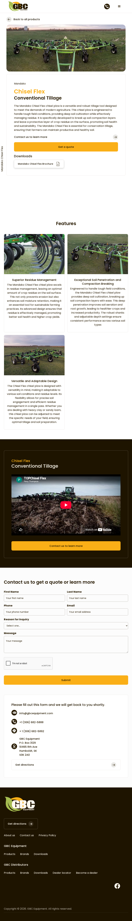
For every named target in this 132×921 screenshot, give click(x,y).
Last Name (74, 592)
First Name (11, 592)
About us (9, 835)
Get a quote (66, 147)
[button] (119, 6)
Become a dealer (87, 873)
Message (10, 633)
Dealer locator (62, 873)
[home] (18, 6)
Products (9, 854)
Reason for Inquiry (16, 619)
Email (71, 605)
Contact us (27, 835)
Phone (8, 605)
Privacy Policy (47, 835)
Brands (24, 854)
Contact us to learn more (66, 546)
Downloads (41, 854)
